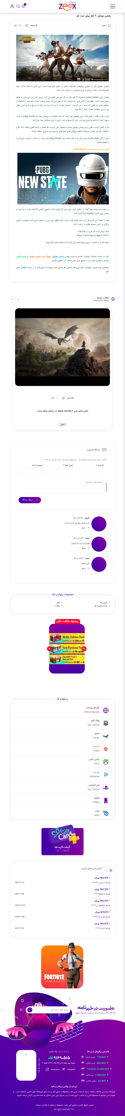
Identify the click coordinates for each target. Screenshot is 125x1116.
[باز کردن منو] (112, 6)
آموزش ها (103, 602)
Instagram (55, 1069)
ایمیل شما (68, 466)
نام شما (100, 466)
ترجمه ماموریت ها (100, 605)
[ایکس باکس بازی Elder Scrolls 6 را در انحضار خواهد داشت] (62, 347)
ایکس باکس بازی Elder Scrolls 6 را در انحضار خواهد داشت (62, 411)
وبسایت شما (37, 466)
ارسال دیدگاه (27, 500)
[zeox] (67, 6)
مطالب (57, 605)
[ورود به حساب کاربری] (12, 6)
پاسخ (84, 527)
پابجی (76, 116)
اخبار (104, 25)
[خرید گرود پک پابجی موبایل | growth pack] (67, 648)
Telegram (71, 1069)
